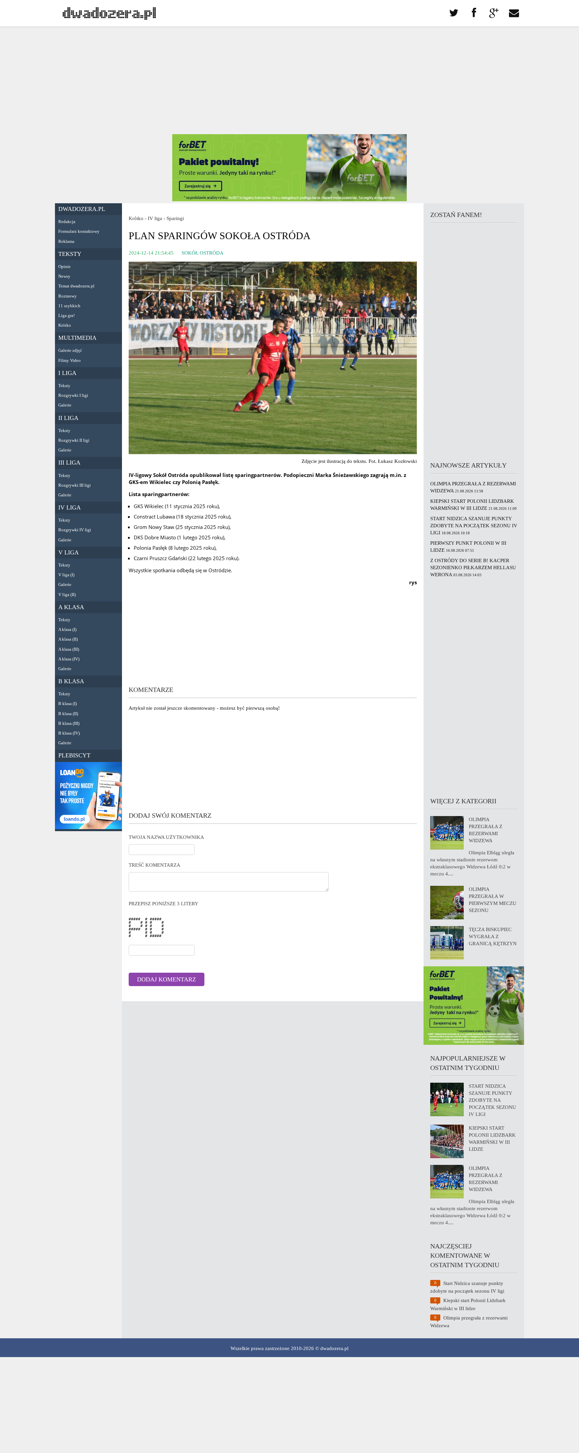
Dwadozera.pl (81, 209)
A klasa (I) (67, 629)
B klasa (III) (68, 723)
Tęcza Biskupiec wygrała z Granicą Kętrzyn (493, 936)
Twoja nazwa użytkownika (166, 837)
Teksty (69, 254)
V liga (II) (67, 594)
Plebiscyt (74, 755)
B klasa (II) (68, 713)
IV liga (69, 507)
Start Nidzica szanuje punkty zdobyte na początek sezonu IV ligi (473, 525)
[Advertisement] (289, 80)
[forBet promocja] (289, 199)
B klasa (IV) (69, 733)
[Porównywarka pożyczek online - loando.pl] (88, 827)
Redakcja (66, 221)
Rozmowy (67, 296)
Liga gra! (66, 315)
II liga (68, 418)
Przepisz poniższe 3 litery (163, 903)
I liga (67, 373)
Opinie (64, 266)
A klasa (71, 607)
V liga (68, 552)
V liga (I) (66, 574)
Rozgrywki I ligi (73, 395)
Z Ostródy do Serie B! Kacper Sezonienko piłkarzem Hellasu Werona (473, 567)
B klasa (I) (67, 703)
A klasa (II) (68, 639)
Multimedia (77, 337)
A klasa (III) (68, 649)
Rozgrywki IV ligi (74, 529)
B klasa (71, 681)
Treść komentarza (154, 865)
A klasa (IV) (68, 658)
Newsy (64, 276)
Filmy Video (69, 360)
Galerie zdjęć (70, 350)
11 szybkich (69, 305)
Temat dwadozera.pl (76, 285)
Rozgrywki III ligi (74, 485)
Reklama (66, 241)
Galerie (64, 405)
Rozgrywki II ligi (73, 440)
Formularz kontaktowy (79, 231)
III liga (69, 462)
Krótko (64, 325)
